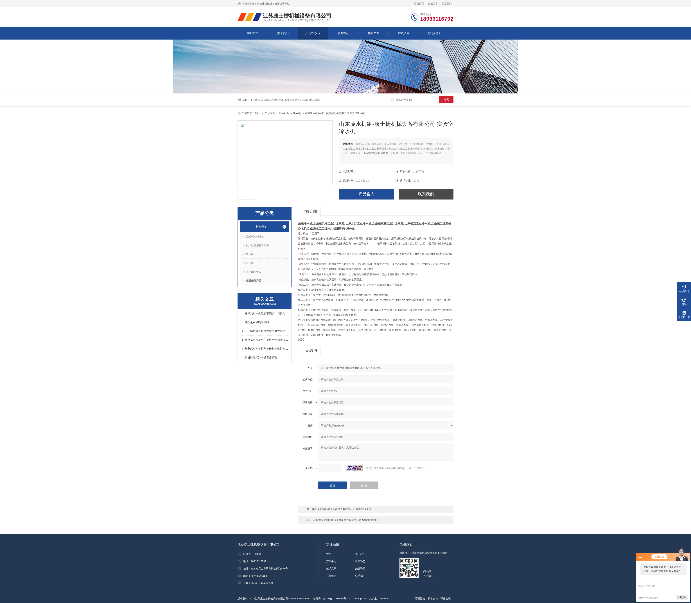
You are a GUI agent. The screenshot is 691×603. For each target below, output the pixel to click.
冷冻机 (250, 263)
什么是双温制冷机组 (257, 322)
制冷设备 (284, 113)
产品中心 (311, 33)
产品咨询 (366, 194)
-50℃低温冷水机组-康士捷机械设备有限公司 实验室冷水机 (344, 520)
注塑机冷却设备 (255, 236)
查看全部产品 (253, 280)
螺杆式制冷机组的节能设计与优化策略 (266, 313)
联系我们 (447, 3)
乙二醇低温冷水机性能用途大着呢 (265, 331)
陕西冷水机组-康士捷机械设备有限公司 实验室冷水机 (341, 509)
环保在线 (446, 598)
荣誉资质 (360, 568)
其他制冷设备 (253, 271)
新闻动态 (360, 561)
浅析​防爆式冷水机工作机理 (261, 357)
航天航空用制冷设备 (257, 245)
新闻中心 (343, 33)
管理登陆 (420, 598)
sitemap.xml (359, 598)
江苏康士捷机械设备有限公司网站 (271, 3)
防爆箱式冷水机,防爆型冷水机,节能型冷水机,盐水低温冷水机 (286, 99)
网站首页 (252, 33)
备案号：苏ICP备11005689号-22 (331, 598)
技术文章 (373, 33)
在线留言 (433, 3)
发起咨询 (682, 597)
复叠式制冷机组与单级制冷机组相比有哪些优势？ (266, 348)
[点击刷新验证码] (354, 468)
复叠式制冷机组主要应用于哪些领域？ (266, 339)
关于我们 (283, 33)
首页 (257, 113)
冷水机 (250, 254)
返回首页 (419, 3)
